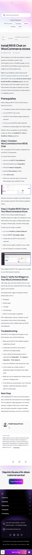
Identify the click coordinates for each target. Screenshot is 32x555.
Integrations (10, 38)
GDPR (28, 544)
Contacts (13, 26)
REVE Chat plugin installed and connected (12, 75)
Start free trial (16, 481)
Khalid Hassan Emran (15, 424)
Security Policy (6, 544)
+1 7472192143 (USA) (20, 525)
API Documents (8, 23)
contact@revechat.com (13, 529)
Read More (16, 447)
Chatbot (26, 23)
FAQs (20, 26)
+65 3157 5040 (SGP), (13, 523)
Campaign (18, 23)
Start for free (16, 552)
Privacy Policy (14, 544)
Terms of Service (22, 544)
